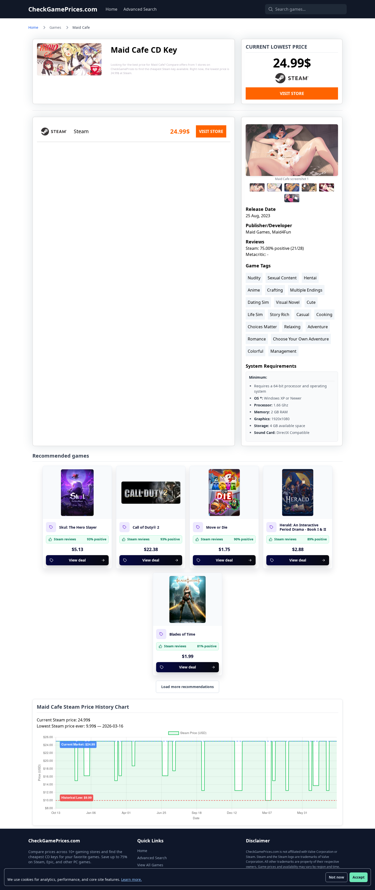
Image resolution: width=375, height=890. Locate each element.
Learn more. (131, 879)
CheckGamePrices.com (62, 9)
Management (283, 351)
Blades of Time (182, 634)
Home (111, 9)
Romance (257, 339)
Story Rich (279, 314)
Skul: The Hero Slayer (78, 527)
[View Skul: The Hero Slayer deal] (77, 492)
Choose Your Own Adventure (301, 339)
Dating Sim (258, 302)
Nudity (254, 278)
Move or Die (216, 527)
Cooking (324, 314)
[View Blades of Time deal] (187, 599)
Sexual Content (282, 278)
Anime (254, 290)
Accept (359, 877)
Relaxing (292, 327)
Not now (336, 877)
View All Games (150, 864)
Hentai (310, 278)
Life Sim (255, 314)
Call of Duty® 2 (146, 527)
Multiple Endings (306, 290)
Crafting (275, 290)
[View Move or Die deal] (224, 492)
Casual (302, 314)
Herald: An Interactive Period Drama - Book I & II (303, 527)
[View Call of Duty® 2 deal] (150, 492)
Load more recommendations (187, 686)
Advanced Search (140, 9)
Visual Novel (287, 302)
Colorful (255, 351)
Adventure (318, 327)
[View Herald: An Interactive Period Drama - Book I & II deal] (297, 492)
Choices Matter (262, 327)
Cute (311, 302)
